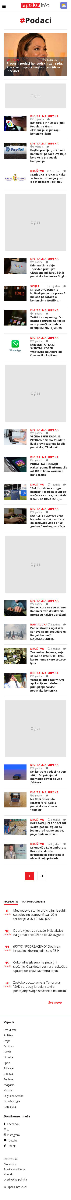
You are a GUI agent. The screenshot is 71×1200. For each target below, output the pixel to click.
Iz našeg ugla (12, 1101)
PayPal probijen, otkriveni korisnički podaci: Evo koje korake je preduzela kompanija (48, 155)
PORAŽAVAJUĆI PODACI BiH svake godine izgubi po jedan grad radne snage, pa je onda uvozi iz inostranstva (48, 828)
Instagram (13, 1135)
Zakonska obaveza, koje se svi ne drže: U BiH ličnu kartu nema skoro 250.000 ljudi (48, 657)
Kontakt (8, 1174)
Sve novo (55, 1002)
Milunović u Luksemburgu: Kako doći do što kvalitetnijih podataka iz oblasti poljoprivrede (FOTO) (48, 853)
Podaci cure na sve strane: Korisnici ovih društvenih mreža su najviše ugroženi (48, 611)
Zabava (8, 1074)
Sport (7, 1063)
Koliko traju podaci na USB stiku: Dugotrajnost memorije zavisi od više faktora (48, 777)
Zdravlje (9, 1068)
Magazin (9, 1085)
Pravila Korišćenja (15, 1169)
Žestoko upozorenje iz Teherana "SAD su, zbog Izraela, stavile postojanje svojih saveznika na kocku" (40, 986)
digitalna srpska (44, 116)
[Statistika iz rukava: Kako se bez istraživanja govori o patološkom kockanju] (15, 178)
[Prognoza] (63, 5)
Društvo (9, 1046)
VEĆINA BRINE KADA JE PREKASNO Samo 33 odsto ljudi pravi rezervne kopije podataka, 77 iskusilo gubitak (48, 442)
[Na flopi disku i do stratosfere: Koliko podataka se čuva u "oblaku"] (15, 802)
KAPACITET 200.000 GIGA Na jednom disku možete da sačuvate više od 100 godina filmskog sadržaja (47, 521)
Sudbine (8, 1079)
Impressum (11, 1159)
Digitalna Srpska (13, 1096)
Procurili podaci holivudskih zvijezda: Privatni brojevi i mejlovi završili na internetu (35, 67)
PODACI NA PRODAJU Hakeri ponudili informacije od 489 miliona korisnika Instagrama (48, 469)
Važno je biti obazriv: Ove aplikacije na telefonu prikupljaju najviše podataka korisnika (47, 685)
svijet (35, 286)
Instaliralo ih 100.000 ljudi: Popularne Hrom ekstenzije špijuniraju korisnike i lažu (47, 128)
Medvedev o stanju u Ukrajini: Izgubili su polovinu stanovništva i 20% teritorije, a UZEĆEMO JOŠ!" (39, 914)
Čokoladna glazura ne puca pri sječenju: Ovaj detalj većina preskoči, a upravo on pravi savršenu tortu (40, 966)
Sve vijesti (10, 1030)
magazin (13, 60)
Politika (8, 1035)
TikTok (11, 1146)
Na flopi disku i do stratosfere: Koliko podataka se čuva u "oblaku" (43, 804)
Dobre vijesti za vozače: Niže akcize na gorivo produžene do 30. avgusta (38, 932)
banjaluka (39, 624)
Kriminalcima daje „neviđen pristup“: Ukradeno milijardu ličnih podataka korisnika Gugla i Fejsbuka (48, 271)
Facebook (13, 1124)
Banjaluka (10, 1107)
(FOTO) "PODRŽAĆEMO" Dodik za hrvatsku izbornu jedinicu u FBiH (36, 948)
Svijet (7, 1041)
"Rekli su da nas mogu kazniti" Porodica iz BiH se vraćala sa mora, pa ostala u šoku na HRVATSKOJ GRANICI (48, 493)
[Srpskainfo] (36, 5)
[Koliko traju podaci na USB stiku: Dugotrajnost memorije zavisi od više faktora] (15, 774)
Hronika (8, 1057)
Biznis (7, 1052)
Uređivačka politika (15, 1179)
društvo (37, 171)
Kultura (8, 1090)
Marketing (10, 1164)
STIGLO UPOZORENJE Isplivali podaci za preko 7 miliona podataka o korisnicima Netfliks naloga (47, 295)
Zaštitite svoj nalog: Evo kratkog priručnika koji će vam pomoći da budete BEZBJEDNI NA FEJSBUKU (47, 322)
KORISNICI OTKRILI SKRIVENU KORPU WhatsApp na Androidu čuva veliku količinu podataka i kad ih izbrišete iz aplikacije (48, 350)
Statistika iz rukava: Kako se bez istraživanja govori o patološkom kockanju (48, 178)
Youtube (12, 1140)
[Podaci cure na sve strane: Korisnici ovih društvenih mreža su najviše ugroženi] (15, 608)
